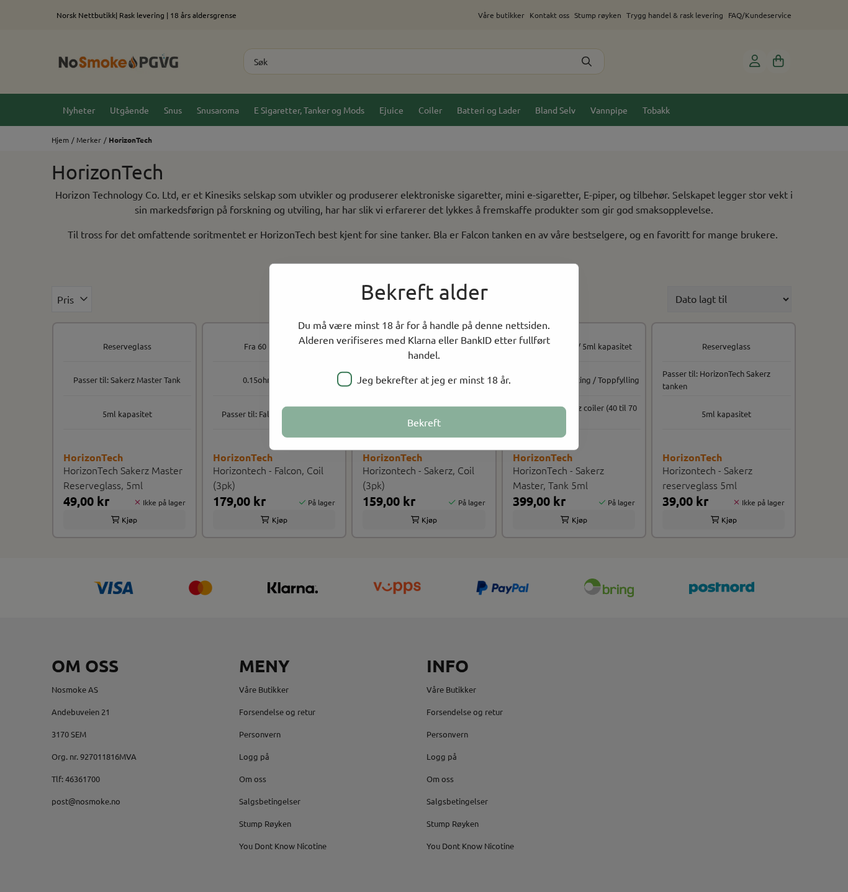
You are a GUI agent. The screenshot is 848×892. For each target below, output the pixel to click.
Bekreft (424, 422)
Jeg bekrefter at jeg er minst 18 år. (434, 379)
